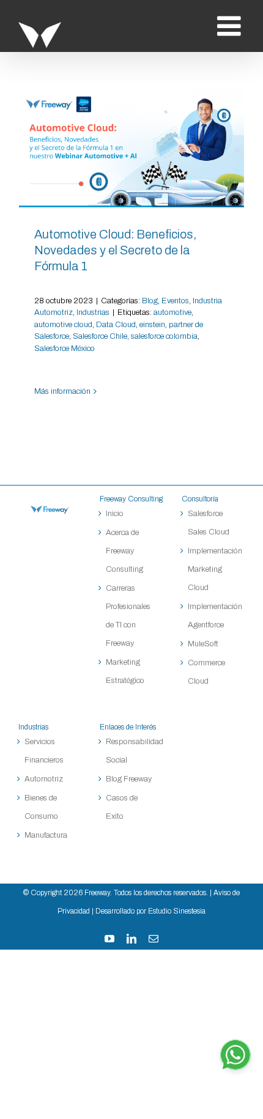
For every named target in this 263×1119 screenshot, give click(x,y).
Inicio (115, 513)
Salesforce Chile (100, 336)
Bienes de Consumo (41, 807)
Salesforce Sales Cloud (209, 522)
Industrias (92, 312)
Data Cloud (116, 324)
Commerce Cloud (206, 672)
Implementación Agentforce (213, 615)
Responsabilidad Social (131, 750)
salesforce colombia (164, 336)
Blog (150, 301)
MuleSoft (203, 644)
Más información (62, 391)
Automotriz (43, 779)
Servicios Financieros (44, 750)
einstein (152, 324)
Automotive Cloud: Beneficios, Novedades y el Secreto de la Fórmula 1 (131, 148)
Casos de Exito (122, 807)
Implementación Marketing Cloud (213, 569)
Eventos (175, 301)
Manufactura (45, 835)
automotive (172, 312)
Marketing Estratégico (125, 671)
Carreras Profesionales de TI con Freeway (128, 616)
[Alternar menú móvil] (231, 26)
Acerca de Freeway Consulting (124, 551)
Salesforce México (64, 348)
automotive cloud (63, 324)
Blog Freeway (129, 779)
